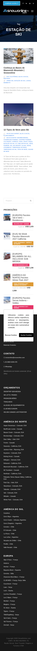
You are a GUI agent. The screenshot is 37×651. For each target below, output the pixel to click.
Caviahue (7, 513)
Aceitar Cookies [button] (26, 335)
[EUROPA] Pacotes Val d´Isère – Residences (21, 217)
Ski (11, 145)
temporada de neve (19, 147)
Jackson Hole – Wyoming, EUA (14, 449)
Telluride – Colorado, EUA (12, 489)
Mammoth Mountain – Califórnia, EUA (16, 467)
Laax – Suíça (8, 587)
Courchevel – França (10, 584)
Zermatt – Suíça (9, 625)
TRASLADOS (8, 402)
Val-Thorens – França (11, 621)
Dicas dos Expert (13, 133)
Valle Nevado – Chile (10, 547)
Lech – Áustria (8, 590)
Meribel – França (9, 601)
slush (24, 145)
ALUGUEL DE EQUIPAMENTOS (14, 405)
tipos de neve (22, 149)
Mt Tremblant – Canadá (11, 470)
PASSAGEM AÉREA (10, 398)
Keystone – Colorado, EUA (12, 453)
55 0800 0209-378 (11, 362)
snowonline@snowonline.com (15, 357)
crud (21, 141)
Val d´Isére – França (10, 618)
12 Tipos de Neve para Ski (16, 130)
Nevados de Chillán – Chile (12, 540)
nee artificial (23, 143)
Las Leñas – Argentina (11, 537)
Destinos (7, 78)
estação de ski (19, 80)
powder (6, 145)
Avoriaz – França (9, 566)
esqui (30, 141)
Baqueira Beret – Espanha (12, 570)
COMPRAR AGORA (11, 3)
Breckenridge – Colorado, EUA (14, 436)
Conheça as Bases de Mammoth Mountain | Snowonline (14, 70)
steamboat (8, 147)
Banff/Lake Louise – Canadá (13, 429)
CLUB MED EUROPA (10, 409)
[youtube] (29, 3)
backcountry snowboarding (17, 137)
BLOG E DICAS (9, 341)
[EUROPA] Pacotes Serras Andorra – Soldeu (21, 300)
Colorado (7, 141)
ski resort (17, 145)
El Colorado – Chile (10, 530)
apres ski (10, 80)
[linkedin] (26, 3)
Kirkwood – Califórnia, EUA (12, 463)
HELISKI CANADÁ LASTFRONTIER (15, 412)
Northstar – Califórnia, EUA (12, 473)
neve (31, 143)
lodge (28, 80)
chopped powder (25, 139)
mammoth (7, 82)
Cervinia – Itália (9, 573)
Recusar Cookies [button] (11, 335)
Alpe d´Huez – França (11, 560)
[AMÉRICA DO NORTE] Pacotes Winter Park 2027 (20, 277)
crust (25, 141)
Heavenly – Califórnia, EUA (12, 446)
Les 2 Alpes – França (10, 597)
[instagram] (33, 3)
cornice (15, 141)
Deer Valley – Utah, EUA (11, 439)
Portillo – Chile (8, 544)
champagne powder (11, 139)
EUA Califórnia (12, 76)
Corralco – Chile (9, 527)
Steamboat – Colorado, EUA (13, 486)
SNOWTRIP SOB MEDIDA (12, 391)
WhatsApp (8, 366)
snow (29, 145)
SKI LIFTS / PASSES (10, 395)
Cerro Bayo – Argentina (11, 516)
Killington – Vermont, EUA (12, 460)
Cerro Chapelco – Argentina (13, 523)
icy (16, 143)
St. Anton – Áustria (10, 608)
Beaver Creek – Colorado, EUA (14, 432)
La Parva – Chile (9, 533)
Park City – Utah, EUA (11, 482)
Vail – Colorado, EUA (10, 493)
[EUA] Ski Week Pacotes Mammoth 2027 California (21, 236)
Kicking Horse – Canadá (11, 456)
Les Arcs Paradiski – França (13, 594)
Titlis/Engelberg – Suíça (11, 614)
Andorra (6, 563)
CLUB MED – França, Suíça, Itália (15, 580)
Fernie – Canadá (9, 442)
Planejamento (9, 135)
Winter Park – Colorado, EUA (13, 499)
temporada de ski (10, 149)
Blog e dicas (23, 76)
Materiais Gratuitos (10, 345)
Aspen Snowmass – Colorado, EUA (15, 425)
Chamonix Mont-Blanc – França (14, 577)
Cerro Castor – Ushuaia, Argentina (15, 520)
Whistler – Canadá (10, 496)
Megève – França (9, 604)
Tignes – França (9, 611)
